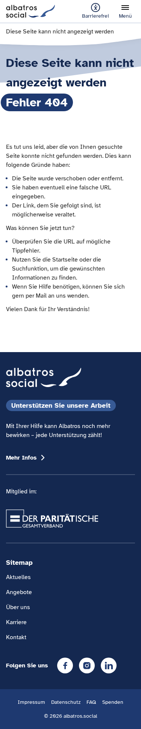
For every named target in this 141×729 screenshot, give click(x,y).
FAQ (91, 702)
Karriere (16, 622)
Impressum (31, 702)
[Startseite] (30, 11)
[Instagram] (87, 665)
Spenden (112, 702)
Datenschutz (65, 702)
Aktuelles (18, 577)
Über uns (18, 607)
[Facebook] (65, 665)
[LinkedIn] (109, 665)
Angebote (19, 592)
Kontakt (16, 637)
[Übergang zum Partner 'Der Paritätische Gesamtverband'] (52, 519)
